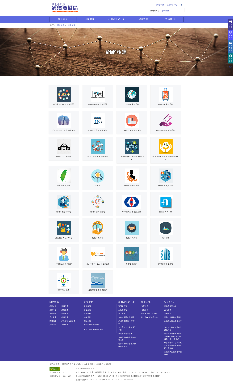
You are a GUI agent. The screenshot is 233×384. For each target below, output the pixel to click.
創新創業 (87, 321)
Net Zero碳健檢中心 (149, 317)
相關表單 (167, 313)
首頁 (52, 25)
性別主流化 (65, 306)
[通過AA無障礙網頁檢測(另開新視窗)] (55, 368)
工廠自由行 (122, 310)
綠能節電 (143, 19)
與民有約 (64, 313)
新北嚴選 (121, 313)
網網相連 (71, 25)
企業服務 (90, 19)
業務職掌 (53, 321)
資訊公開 (53, 324)
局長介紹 (53, 313)
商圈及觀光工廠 (116, 19)
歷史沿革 (53, 310)
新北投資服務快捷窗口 (173, 317)
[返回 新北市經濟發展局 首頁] (64, 8)
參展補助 (166, 11)
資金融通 (87, 310)
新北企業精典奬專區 (92, 324)
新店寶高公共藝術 (68, 321)
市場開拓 (87, 313)
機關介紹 (53, 306)
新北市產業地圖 (170, 306)
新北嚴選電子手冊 (125, 334)
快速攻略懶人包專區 (126, 317)
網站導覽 (160, 5)
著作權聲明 (54, 364)
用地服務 (167, 310)
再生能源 (144, 310)
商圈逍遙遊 (122, 306)
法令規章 (53, 317)
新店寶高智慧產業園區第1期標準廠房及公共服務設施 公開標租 (173, 336)
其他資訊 (64, 324)
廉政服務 (64, 310)
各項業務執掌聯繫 (103, 364)
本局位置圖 (88, 364)
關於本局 (63, 19)
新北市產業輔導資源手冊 (93, 329)
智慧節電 (144, 306)
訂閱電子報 (172, 5)
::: (152, 2)
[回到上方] (230, 66)
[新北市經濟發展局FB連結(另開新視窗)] (181, 4)
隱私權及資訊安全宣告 (71, 364)
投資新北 (170, 19)
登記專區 (87, 306)
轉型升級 (87, 317)
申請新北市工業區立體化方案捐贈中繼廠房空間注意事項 (173, 345)
